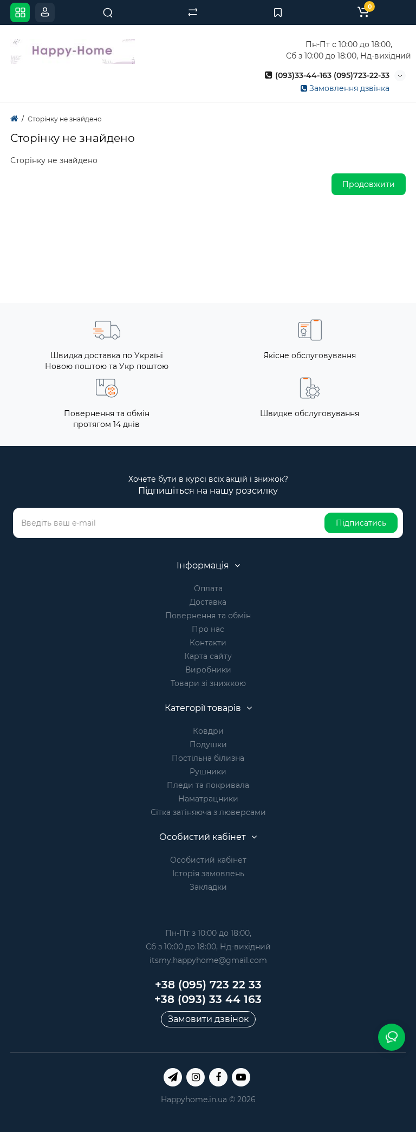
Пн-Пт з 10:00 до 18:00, (208, 933)
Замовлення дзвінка (348, 88)
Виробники (208, 670)
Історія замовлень (208, 873)
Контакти (208, 643)
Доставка (208, 602)
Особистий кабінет (208, 860)
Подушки (208, 744)
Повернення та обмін (208, 615)
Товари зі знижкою (208, 683)
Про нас (208, 629)
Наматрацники (208, 799)
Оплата (208, 588)
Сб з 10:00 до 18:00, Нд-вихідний (208, 947)
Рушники (208, 772)
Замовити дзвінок (208, 1019)
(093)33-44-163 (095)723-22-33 (331, 75)
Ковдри (208, 731)
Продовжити (368, 184)
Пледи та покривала (208, 785)
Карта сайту (208, 656)
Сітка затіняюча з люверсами (208, 812)
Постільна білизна (208, 758)
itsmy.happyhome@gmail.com (208, 960)
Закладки (208, 887)
